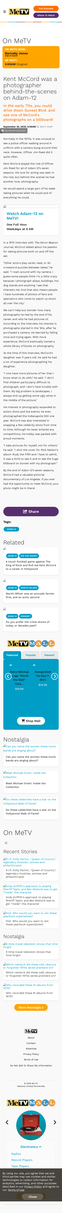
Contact (31, 1043)
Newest (49, 655)
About (31, 1038)
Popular (31, 655)
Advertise (31, 1049)
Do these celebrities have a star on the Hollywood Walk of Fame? (31, 811)
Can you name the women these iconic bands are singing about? (31, 758)
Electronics (30, 1147)
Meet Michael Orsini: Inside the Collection (26, 785)
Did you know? (29, 556)
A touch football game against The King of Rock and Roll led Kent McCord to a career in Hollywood (31, 565)
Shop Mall (33, 721)
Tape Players (20, 1166)
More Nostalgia (30, 1007)
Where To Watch (46, 15)
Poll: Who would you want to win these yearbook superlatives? (27, 922)
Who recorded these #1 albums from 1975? (29, 994)
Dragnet (22, 64)
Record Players (21, 1160)
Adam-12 (11, 529)
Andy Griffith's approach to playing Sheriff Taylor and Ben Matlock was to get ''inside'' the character (30, 900)
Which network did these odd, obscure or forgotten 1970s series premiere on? (31, 974)
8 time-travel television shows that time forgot (28, 953)
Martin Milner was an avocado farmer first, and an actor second (30, 595)
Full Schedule (46, 8)
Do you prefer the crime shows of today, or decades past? (27, 623)
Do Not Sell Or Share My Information (31, 1065)
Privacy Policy (31, 1054)
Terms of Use (31, 1060)
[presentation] (8, 676)
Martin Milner (29, 588)
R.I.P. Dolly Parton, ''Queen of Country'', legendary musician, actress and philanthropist (31, 873)
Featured (12, 655)
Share (33, 511)
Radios (16, 1153)
